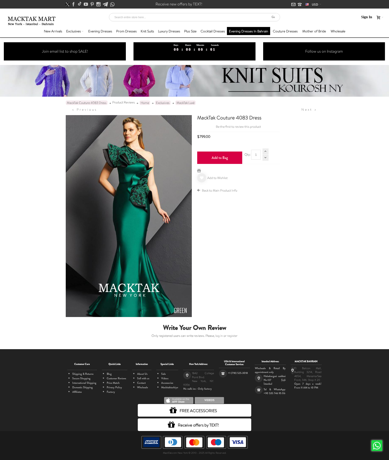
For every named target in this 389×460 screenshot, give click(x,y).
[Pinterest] (92, 4)
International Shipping (84, 383)
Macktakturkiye (169, 387)
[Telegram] (106, 4)
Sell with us (143, 378)
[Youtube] (86, 4)
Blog (109, 374)
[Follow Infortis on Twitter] (68, 4)
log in (219, 335)
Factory (111, 392)
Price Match (113, 383)
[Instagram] (98, 4)
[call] (300, 4)
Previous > (84, 109)
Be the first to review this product (238, 126)
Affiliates (77, 392)
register (232, 335)
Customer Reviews (116, 378)
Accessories (167, 383)
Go (273, 17)
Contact (141, 383)
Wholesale (142, 387)
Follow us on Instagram (324, 51)
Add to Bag (220, 157)
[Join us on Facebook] (73, 4)
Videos (164, 378)
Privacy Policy (114, 387)
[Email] (293, 4)
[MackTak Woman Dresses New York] (30, 21)
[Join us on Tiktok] (80, 4)
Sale (163, 374)
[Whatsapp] (112, 4)
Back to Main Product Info (219, 190)
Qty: (247, 154)
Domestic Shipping (82, 387)
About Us (142, 374)
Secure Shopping (81, 378)
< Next (309, 109)
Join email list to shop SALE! (65, 51)
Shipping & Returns (82, 374)
